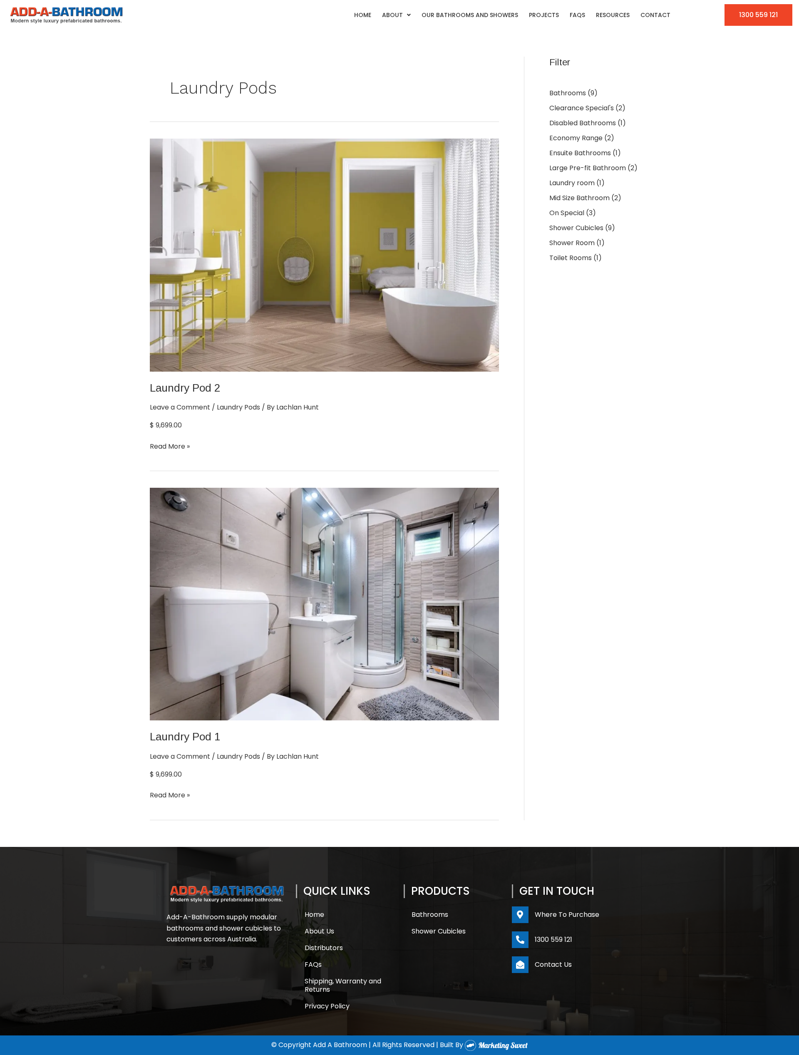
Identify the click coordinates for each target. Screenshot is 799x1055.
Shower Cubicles (439, 931)
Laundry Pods (238, 407)
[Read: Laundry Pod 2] (324, 254)
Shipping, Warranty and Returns (343, 985)
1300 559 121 (553, 939)
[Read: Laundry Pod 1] (324, 603)
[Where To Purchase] (520, 914)
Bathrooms (430, 914)
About (392, 15)
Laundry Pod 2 (185, 388)
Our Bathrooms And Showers (470, 15)
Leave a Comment (180, 407)
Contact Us (553, 964)
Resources (613, 15)
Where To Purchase (567, 914)
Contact (655, 15)
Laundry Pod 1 (185, 736)
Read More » (170, 446)
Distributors (324, 948)
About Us (319, 931)
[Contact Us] (520, 964)
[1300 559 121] (520, 939)
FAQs (577, 15)
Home (362, 15)
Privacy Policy (327, 1006)
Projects (544, 15)
